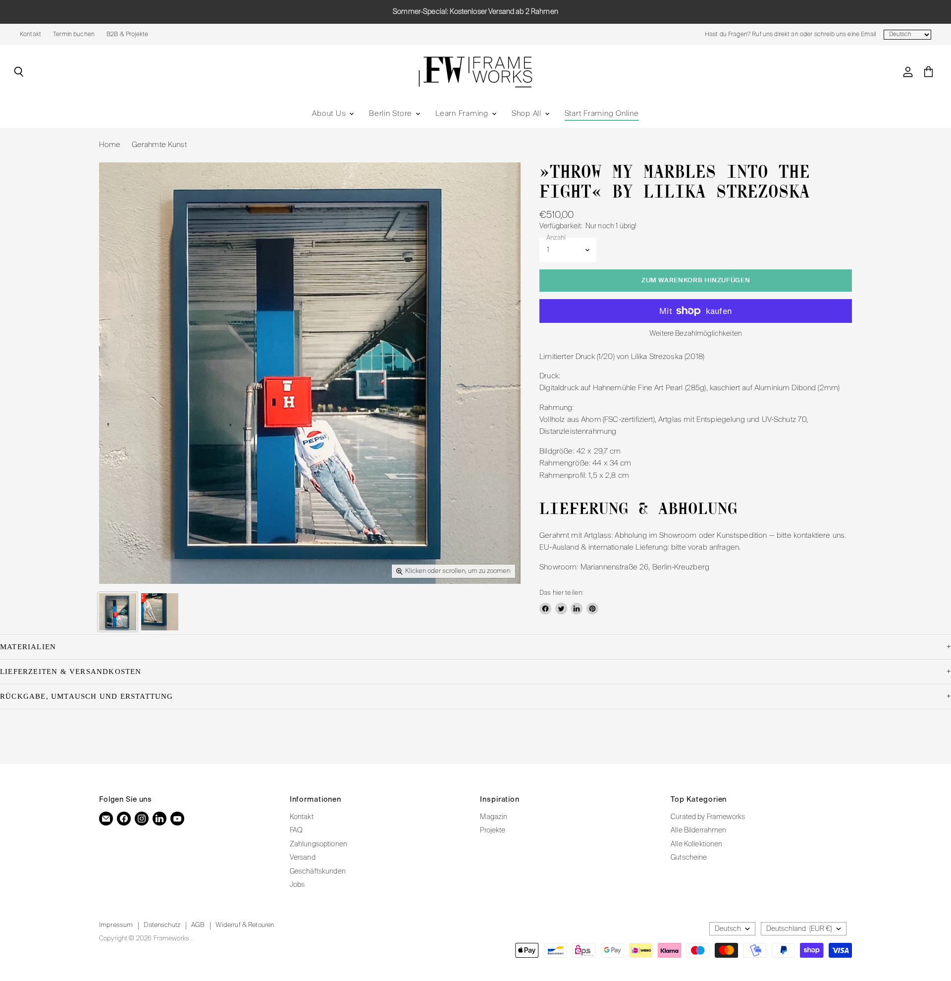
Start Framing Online (602, 113)
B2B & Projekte (127, 35)
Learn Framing (463, 113)
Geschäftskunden (318, 871)
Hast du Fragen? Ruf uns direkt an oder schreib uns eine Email (790, 35)
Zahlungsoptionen (318, 844)
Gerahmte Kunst (159, 145)
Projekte (492, 830)
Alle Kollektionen (697, 844)
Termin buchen (74, 35)
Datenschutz (162, 925)
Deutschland (799, 929)
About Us (330, 113)
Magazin (493, 817)
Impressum (116, 925)
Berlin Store (392, 113)
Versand (303, 857)
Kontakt (30, 35)
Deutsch (728, 929)
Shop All (528, 113)
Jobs (297, 884)
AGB (198, 925)
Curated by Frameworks (708, 817)
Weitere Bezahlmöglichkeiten (695, 333)
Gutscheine (689, 857)
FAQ (296, 830)
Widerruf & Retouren (244, 925)
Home (110, 145)
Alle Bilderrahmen (699, 830)
